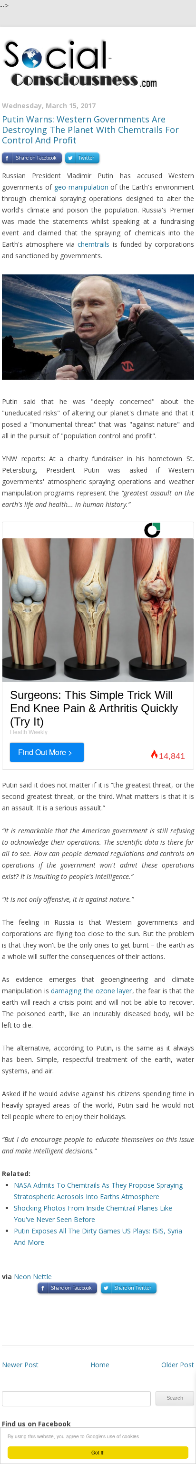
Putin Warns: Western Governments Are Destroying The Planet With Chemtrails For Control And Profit (90, 129)
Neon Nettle (33, 1276)
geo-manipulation (81, 187)
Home (99, 1364)
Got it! (98, 1452)
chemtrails (93, 244)
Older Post (177, 1364)
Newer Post (20, 1364)
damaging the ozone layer (91, 990)
